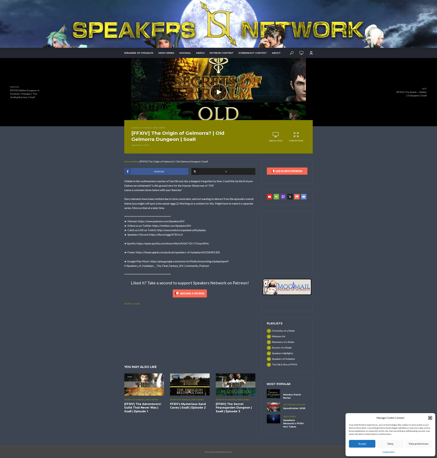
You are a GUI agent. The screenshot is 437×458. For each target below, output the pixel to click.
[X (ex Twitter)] (290, 196)
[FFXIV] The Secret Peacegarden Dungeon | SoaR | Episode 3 (234, 407)
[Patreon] (297, 196)
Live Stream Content (294, 404)
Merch (200, 53)
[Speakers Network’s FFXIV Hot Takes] (273, 419)
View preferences (418, 443)
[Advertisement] (189, 336)
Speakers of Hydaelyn (138, 53)
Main (135, 161)
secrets (128, 303)
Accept (362, 443)
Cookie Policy (389, 451)
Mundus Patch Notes (292, 396)
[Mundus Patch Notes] (273, 393)
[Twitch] (283, 196)
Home (127, 161)
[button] (430, 418)
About (276, 53)
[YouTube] (269, 196)
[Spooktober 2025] (273, 407)
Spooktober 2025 (294, 408)
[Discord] (303, 196)
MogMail (185, 53)
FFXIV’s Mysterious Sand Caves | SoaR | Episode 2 (188, 405)
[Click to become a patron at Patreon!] (190, 293)
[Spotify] (276, 196)
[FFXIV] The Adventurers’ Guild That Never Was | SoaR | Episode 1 (142, 407)
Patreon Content (221, 53)
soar (137, 303)
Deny (390, 443)
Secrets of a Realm (141, 127)
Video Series (166, 53)
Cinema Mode (296, 140)
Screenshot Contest (252, 53)
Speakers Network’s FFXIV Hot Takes (293, 423)
